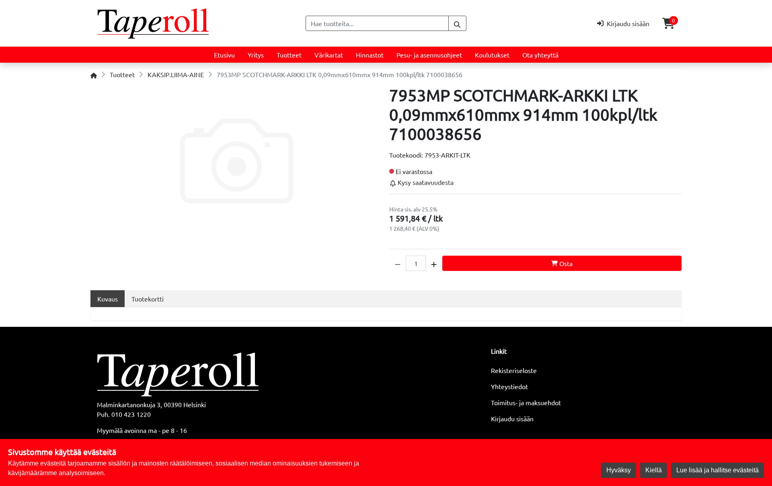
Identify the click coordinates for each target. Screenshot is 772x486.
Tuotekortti (147, 299)
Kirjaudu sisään (512, 418)
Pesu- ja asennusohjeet (429, 55)
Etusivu (224, 55)
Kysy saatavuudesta (425, 182)
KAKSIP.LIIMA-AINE (176, 74)
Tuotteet (289, 55)
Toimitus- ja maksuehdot (526, 402)
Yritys (256, 55)
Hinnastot (370, 55)
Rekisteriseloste (514, 370)
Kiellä (653, 470)
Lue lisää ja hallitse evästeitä (717, 470)
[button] (397, 263)
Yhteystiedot (509, 386)
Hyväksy (618, 470)
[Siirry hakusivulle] (457, 23)
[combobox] (377, 23)
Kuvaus (107, 299)
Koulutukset (492, 55)
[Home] (93, 74)
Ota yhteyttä (540, 55)
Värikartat (328, 55)
